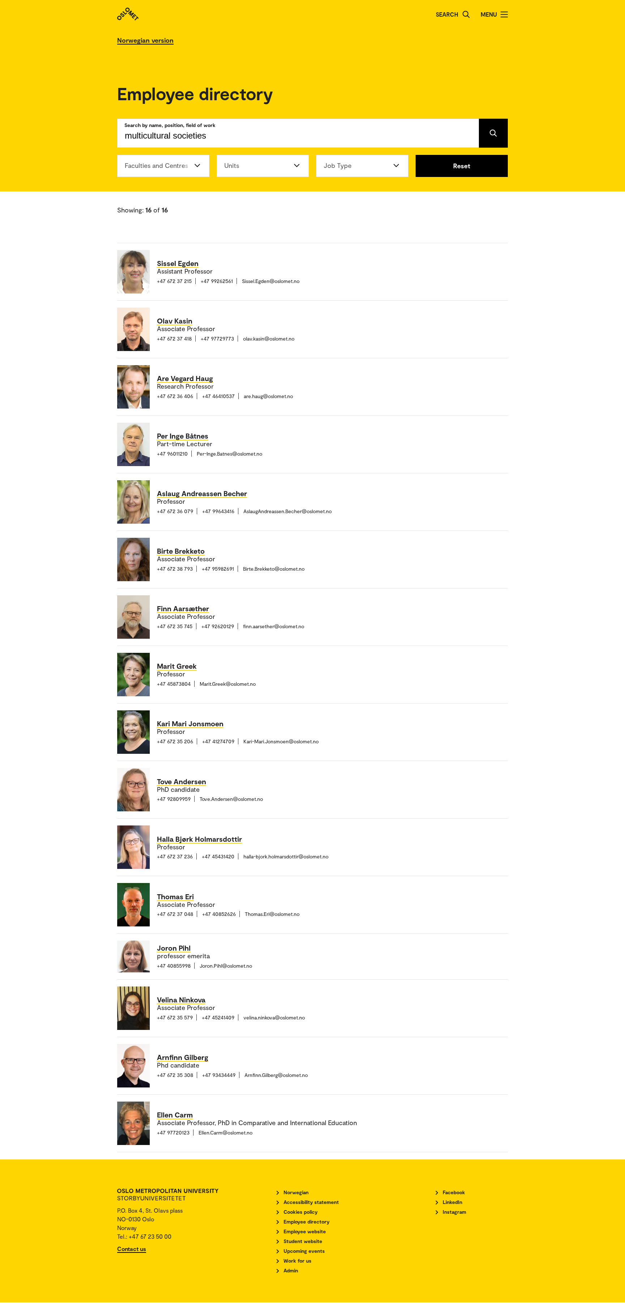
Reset (461, 166)
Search (447, 14)
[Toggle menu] (504, 14)
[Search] (466, 14)
